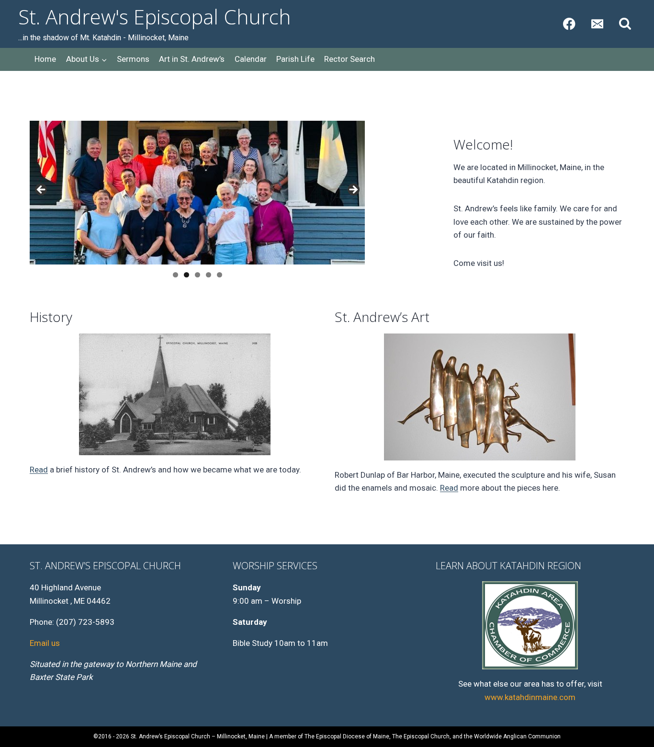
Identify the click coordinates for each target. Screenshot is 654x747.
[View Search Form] (625, 24)
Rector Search (349, 59)
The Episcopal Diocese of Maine (346, 736)
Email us (45, 643)
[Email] (597, 24)
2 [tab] (186, 274)
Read (39, 469)
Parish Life (295, 59)
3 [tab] (197, 274)
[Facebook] (569, 24)
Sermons (133, 59)
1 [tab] (175, 274)
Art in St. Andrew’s (192, 59)
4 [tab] (208, 274)
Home (45, 59)
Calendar (251, 59)
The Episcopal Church (421, 736)
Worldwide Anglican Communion (517, 736)
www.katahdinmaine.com (530, 697)
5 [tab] (219, 274)
